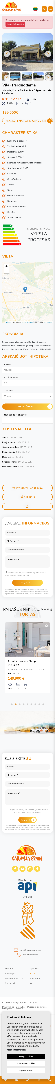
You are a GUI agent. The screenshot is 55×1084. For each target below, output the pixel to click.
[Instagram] (29, 869)
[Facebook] (15, 869)
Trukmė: (8, 390)
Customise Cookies (26, 1063)
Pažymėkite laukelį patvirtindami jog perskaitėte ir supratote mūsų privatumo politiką (25, 574)
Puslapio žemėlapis (37, 1006)
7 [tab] (35, 704)
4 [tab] (23, 704)
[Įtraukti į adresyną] (46, 625)
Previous (7, 54)
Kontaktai (10, 983)
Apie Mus (35, 968)
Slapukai (20, 1006)
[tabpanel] (27, 657)
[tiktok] (37, 869)
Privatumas (8, 1006)
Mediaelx (18, 1008)
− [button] (6, 271)
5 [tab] (27, 704)
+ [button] (6, 266)
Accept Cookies (26, 1056)
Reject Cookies (26, 1070)
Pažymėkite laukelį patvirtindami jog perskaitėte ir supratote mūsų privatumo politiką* (28, 811)
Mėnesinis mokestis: (15, 415)
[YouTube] (22, 869)
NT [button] (32, 973)
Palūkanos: (11, 377)
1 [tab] (12, 704)
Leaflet (8, 322)
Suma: (7, 364)
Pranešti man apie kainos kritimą (29, 120)
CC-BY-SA (47, 322)
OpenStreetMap (27, 322)
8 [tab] (39, 704)
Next (48, 54)
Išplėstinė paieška (15, 24)
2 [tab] (15, 704)
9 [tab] (43, 704)
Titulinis (9, 968)
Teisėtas (32, 1002)
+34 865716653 (30, 954)
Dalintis (29, 497)
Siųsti (25, 819)
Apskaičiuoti (26, 406)
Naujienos (35, 978)
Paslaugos (10, 973)
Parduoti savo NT (14, 978)
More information (16, 1049)
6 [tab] (31, 704)
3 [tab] (19, 704)
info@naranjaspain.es (30, 950)
